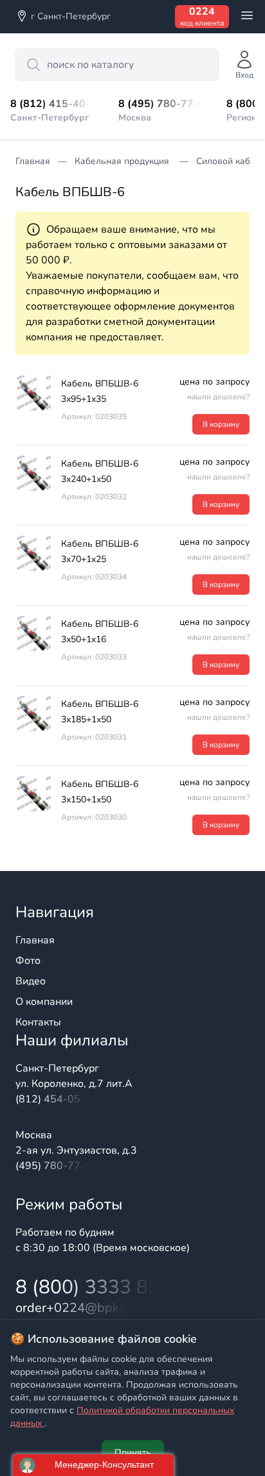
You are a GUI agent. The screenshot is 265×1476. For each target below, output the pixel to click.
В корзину (221, 424)
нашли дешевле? (218, 397)
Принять (132, 1453)
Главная (35, 940)
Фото (28, 961)
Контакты (38, 1022)
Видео (30, 981)
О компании (44, 1002)
